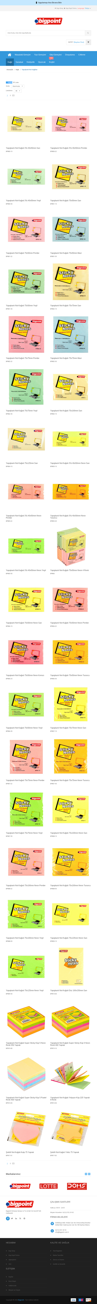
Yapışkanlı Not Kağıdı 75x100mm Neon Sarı (68, 833)
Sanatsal (19, 62)
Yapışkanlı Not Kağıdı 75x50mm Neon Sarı (24, 623)
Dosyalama (70, 55)
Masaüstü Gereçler (23, 55)
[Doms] (77, 1186)
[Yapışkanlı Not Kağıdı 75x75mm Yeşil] (26, 386)
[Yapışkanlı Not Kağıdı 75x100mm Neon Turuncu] (70, 861)
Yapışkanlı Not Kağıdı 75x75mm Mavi (66, 358)
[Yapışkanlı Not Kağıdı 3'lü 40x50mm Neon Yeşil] (26, 546)
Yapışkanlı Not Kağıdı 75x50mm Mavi (66, 253)
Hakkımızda (12, 1285)
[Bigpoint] (48, 21)
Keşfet (51, 60)
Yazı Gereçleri (40, 55)
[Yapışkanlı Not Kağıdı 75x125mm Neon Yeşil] (26, 966)
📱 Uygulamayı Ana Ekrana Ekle (48, 3)
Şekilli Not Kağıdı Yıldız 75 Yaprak (64, 1152)
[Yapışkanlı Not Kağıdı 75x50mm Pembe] (26, 229)
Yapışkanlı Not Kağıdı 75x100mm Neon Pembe (25, 885)
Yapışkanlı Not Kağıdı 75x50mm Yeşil (21, 306)
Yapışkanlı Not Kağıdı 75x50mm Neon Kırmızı (25, 675)
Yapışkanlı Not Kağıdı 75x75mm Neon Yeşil (24, 833)
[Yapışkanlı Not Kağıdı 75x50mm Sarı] (70, 176)
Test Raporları (57, 1251)
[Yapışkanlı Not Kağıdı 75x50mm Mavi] (70, 229)
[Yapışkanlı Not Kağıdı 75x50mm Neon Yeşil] (26, 703)
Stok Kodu (16, 86)
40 (16, 91)
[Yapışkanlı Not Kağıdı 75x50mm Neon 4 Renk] (70, 546)
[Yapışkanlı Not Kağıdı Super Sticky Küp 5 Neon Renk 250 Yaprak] (26, 1019)
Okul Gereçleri (56, 55)
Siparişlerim (12, 1260)
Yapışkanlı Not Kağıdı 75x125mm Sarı (22, 463)
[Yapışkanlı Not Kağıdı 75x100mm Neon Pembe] (26, 861)
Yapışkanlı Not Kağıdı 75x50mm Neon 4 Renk (69, 570)
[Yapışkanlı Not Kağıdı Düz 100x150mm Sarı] (70, 966)
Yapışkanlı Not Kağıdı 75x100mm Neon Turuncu (70, 885)
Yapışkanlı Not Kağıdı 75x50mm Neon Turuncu (70, 675)
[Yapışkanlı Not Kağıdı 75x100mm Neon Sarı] (70, 809)
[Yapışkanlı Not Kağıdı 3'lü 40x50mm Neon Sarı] (70, 439)
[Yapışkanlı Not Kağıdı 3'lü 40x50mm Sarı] (26, 124)
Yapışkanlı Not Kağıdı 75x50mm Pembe (22, 253)
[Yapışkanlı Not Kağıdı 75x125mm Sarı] (26, 439)
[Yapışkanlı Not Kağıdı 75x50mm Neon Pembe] (70, 598)
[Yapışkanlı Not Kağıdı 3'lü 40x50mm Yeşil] (26, 176)
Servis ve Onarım (58, 1260)
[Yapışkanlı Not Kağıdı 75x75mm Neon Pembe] (26, 756)
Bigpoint (21, 1300)
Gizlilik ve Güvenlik (59, 1264)
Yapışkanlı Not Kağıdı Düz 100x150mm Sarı (68, 990)
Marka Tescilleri (58, 1255)
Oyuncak (42, 62)
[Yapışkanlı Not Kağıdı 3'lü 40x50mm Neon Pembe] (26, 491)
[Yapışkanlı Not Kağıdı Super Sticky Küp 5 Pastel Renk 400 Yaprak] (26, 1073)
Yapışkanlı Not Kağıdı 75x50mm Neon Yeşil (24, 728)
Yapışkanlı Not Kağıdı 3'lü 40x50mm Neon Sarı (70, 463)
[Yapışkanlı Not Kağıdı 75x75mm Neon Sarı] (70, 703)
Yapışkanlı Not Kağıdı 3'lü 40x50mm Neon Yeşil (26, 570)
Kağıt (10, 62)
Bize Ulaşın (12, 1281)
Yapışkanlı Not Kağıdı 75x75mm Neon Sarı (68, 728)
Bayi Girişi (60, 8)
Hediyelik (31, 62)
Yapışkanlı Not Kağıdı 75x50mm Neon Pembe (69, 623)
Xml (10, 1264)
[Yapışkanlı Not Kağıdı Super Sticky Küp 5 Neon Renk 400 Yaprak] (70, 1019)
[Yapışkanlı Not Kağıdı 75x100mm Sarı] (70, 386)
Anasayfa (10, 69)
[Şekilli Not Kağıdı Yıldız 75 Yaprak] (70, 1128)
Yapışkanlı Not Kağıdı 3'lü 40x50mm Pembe (68, 148)
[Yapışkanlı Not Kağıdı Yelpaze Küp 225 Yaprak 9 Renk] (70, 1073)
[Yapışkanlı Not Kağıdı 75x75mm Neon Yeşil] (26, 809)
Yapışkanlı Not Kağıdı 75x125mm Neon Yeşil (25, 990)
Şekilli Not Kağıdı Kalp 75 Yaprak (20, 1152)
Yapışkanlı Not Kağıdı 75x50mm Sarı (65, 201)
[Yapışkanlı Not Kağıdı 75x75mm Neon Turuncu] (70, 756)
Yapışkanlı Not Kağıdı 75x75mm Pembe (22, 358)
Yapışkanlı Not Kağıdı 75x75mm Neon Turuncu (70, 780)
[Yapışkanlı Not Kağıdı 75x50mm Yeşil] (26, 281)
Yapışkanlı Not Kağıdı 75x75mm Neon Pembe (25, 780)
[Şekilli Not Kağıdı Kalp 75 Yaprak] (26, 1128)
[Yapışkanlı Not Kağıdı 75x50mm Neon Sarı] (26, 598)
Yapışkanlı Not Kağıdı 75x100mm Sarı (66, 411)
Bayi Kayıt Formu (71, 8)
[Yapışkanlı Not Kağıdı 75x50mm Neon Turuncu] (70, 651)
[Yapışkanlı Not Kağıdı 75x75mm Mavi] (70, 334)
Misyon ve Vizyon (14, 1290)
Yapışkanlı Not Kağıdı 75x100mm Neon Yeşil (25, 938)
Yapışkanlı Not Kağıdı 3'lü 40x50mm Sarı (23, 148)
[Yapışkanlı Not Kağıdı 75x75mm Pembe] (26, 334)
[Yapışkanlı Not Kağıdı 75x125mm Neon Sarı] (70, 914)
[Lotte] (48, 1186)
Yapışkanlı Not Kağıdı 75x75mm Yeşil (21, 411)
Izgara (10, 82)
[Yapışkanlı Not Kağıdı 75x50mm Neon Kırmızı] (26, 651)
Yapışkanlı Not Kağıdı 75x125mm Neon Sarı (68, 938)
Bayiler (11, 1277)
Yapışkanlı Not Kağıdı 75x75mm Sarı (65, 306)
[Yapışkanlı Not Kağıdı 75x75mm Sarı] (70, 281)
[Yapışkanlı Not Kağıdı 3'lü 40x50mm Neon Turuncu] (70, 491)
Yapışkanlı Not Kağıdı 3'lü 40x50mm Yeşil (23, 201)
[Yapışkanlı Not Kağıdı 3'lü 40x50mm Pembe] (70, 124)
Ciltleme (81, 55)
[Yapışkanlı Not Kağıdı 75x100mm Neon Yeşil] (26, 914)
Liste (17, 82)
